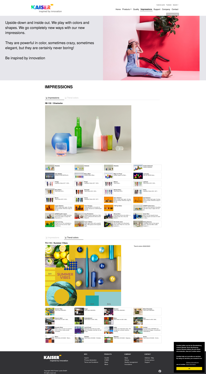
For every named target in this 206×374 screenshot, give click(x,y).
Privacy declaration (90, 360)
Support (157, 9)
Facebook (168, 5)
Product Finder (172, 14)
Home (118, 9)
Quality (136, 9)
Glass (106, 362)
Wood (106, 364)
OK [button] (189, 368)
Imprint (86, 358)
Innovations (128, 364)
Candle (106, 358)
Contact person (149, 360)
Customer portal (161, 5)
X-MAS (106, 360)
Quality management (131, 362)
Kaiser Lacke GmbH (60, 371)
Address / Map (149, 358)
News (126, 358)
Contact (175, 9)
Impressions (146, 9)
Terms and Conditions (91, 362)
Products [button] (126, 9)
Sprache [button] (175, 5)
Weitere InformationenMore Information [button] (192, 363)
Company (166, 9)
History (127, 360)
